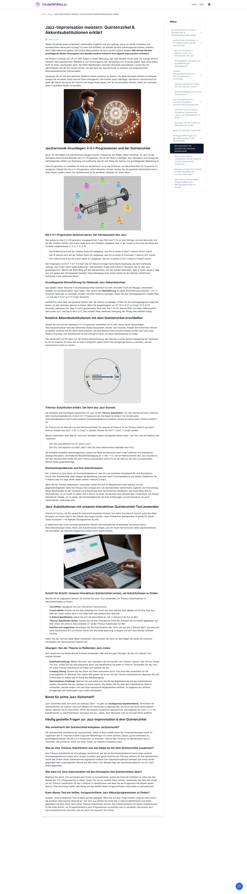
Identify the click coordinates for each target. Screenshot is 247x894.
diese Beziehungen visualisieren (132, 494)
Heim (194, 4)
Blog (201, 4)
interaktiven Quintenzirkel (94, 606)
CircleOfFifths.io (54, 4)
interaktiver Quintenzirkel (141, 79)
